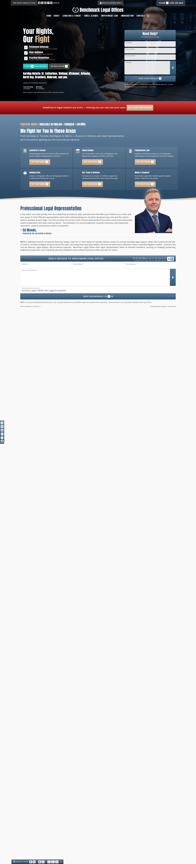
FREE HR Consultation (24, 2)
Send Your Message (148, 78)
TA (150, 260)
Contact (141, 15)
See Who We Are (58, 66)
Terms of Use (171, 306)
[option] (60, 75)
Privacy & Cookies (158, 306)
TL (153, 260)
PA (141, 260)
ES (150, 258)
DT (147, 258)
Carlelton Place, (83, 73)
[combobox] (98, 289)
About (57, 15)
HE (162, 258)
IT (134, 260)
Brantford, (28, 77)
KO (137, 260)
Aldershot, (68, 73)
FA (153, 258)
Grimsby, (46, 73)
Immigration (127, 15)
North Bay (53, 77)
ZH (165, 260)
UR (159, 260)
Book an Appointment (112, 3)
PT (144, 260)
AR (133, 258)
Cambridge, (41, 77)
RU (147, 260)
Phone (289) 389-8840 (35, 66)
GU (159, 258)
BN (137, 258)
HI (165, 258)
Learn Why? (152, 87)
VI (162, 260)
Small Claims (91, 15)
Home (49, 15)
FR (156, 258)
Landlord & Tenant (71, 15)
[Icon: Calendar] (2, 434)
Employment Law (109, 15)
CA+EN (142, 258)
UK (156, 260)
